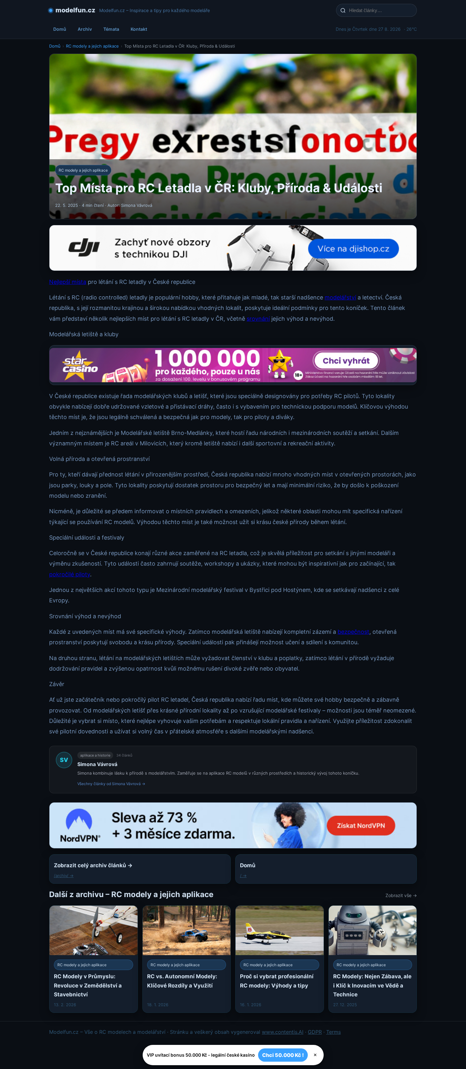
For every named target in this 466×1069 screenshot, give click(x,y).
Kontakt (139, 29)
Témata (111, 29)
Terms (333, 1032)
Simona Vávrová (97, 764)
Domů (59, 29)
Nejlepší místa (67, 282)
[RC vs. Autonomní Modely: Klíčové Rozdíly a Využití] (187, 959)
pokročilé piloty (69, 574)
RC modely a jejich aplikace (92, 46)
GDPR (315, 1032)
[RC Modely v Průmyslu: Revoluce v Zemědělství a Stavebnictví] (93, 959)
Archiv (85, 29)
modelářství (340, 297)
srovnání (258, 318)
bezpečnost (353, 631)
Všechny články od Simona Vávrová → (111, 783)
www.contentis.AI (282, 1032)
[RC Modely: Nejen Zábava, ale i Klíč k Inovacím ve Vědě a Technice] (373, 959)
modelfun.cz (75, 10)
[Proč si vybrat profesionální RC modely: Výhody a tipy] (280, 959)
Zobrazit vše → (401, 895)
